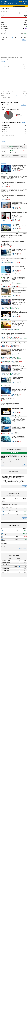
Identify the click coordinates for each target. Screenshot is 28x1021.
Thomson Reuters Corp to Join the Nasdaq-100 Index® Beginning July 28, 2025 (13, 259)
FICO (3, 361)
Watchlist (10, 3)
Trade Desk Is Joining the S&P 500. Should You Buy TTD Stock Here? (19, 290)
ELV (12, 360)
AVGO (12, 373)
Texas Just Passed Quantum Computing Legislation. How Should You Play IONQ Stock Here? (18, 301)
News (14, 3)
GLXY (12, 357)
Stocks (2, 3)
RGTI (12, 308)
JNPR (12, 329)
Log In (20, 1)
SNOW (14, 317)
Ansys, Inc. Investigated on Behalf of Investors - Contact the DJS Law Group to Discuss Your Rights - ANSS (14, 176)
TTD (13, 271)
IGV (2, 319)
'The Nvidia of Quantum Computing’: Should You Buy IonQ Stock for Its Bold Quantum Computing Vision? (19, 367)
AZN (12, 307)
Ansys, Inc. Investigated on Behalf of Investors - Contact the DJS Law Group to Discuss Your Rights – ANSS (14, 189)
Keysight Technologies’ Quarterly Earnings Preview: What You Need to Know (19, 214)
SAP (13, 432)
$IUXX (12, 358)
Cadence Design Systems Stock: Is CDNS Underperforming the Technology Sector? (19, 167)
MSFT (14, 431)
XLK (13, 172)
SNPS (3, 222)
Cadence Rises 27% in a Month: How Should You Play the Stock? (19, 388)
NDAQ (3, 262)
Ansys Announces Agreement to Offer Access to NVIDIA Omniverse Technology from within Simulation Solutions (14, 235)
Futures (5, 3)
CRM (12, 433)
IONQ (3, 308)
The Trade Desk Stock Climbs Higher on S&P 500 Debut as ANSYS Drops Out (18, 279)
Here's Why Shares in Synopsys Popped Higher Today (13, 342)
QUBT (14, 305)
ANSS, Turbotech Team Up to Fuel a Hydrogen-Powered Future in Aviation (18, 323)
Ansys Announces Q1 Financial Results (10, 403)
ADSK (14, 208)
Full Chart (24, 39)
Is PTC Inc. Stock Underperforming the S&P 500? (19, 225)
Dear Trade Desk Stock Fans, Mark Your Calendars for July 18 (19, 267)
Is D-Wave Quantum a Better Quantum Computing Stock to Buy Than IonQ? (13, 334)
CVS (13, 354)
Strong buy (14, 453)
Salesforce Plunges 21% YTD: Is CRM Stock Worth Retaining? (19, 426)
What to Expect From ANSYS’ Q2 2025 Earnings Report (19, 250)
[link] (26, 11)
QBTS (3, 338)
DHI (13, 355)
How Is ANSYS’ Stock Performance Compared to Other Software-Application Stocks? (19, 313)
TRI (2, 263)
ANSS (14, 170)
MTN (3, 357)
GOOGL (14, 283)
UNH (3, 360)
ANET (14, 328)
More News (3, 162)
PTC (13, 231)
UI (2, 330)
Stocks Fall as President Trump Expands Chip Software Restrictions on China (19, 351)
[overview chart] (14, 48)
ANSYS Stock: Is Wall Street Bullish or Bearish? (18, 378)
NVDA (12, 345)
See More (3, 61)
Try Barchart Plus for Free (19, 6)
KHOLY (12, 340)
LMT (2, 337)
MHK (11, 362)
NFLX (3, 345)
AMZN (3, 274)
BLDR (3, 358)
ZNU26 (13, 361)
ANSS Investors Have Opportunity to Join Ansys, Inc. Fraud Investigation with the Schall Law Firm (13, 183)
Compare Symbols (22, 548)
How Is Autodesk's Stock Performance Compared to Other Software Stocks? (19, 203)
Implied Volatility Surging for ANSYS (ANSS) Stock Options (18, 418)
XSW (2, 210)
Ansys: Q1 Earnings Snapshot (7, 398)
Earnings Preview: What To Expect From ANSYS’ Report (18, 409)
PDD (2, 362)
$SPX (3, 220)
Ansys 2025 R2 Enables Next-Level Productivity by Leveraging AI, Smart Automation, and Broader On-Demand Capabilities (13, 243)
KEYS (13, 220)
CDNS (3, 173)
